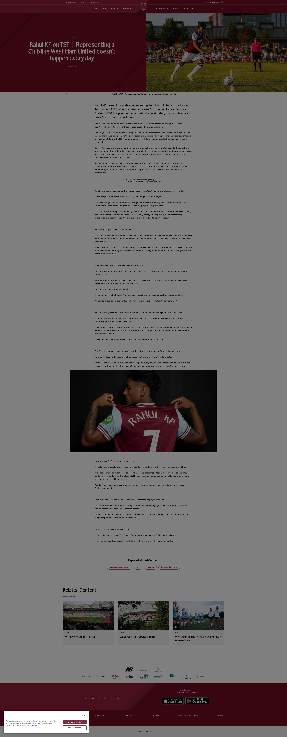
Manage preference (75, 727)
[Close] (84, 715)
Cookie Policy (33, 725)
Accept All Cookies (74, 722)
